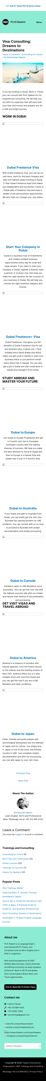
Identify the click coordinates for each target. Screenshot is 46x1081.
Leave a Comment (11, 54)
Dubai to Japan (23, 734)
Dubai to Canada (23, 581)
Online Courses (9, 863)
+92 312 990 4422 (15, 1007)
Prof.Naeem (18, 21)
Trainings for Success (12, 868)
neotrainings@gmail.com (18, 1015)
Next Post (23, 780)
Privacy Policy (36, 1071)
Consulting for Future (32, 54)
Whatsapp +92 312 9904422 (15, 1071)
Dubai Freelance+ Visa (23, 337)
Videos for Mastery (11, 872)
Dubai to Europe (23, 432)
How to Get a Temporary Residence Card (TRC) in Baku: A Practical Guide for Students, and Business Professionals (22, 905)
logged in (19, 834)
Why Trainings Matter (12, 888)
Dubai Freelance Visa (23, 167)
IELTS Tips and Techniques (15, 859)
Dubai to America (23, 658)
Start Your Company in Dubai (23, 248)
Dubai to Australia (23, 508)
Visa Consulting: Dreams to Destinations (21, 913)
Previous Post (23, 773)
